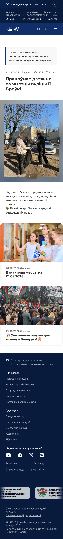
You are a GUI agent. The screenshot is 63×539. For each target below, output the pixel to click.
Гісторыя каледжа (17, 378)
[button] (59, 141)
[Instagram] (31, 455)
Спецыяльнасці (15, 416)
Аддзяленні (12, 433)
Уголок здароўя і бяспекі (20, 384)
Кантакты (11, 463)
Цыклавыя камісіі (16, 427)
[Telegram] (20, 455)
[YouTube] (8, 455)
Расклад (39, 463)
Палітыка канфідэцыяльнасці (23, 515)
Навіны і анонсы (15, 395)
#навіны (26, 72)
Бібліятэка (12, 439)
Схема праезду (15, 469)
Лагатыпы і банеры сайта (21, 401)
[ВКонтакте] (42, 455)
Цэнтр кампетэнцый (18, 422)
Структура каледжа (18, 390)
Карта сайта (36, 469)
